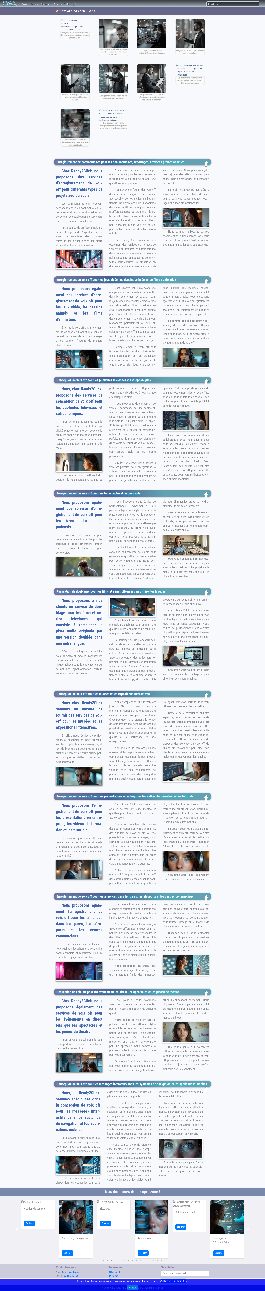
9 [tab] (136, 1260)
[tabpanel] (38, 1229)
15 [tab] (161, 1260)
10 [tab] (140, 1260)
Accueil (25, 4)
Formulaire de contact (72, 1272)
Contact (67, 4)
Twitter (114, 1275)
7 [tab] (128, 1260)
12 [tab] (149, 1260)
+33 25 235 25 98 (70, 1275)
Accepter (133, 1287)
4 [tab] (116, 1260)
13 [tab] (153, 1260)
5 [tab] (120, 1260)
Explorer (29, 1253)
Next (248, 1229)
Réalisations (45, 4)
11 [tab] (145, 1260)
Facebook (115, 1272)
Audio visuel (79, 10)
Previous (17, 1229)
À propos (58, 4)
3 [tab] (111, 1260)
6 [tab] (124, 1260)
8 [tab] (132, 1260)
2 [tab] (107, 1260)
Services (34, 4)
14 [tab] (157, 1260)
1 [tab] (103, 1260)
